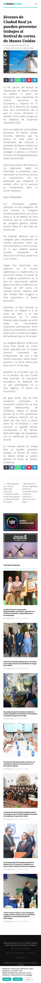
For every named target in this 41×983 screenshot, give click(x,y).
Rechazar (17, 979)
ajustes (29, 975)
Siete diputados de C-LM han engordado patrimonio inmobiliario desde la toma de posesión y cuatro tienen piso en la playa (11, 492)
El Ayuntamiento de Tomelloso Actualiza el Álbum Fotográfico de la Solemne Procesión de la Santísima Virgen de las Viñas (20, 714)
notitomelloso (20, 45)
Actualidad (8, 48)
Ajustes (28, 979)
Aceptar (6, 979)
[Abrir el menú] (36, 3)
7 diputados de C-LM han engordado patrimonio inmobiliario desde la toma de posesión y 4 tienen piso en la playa (29, 492)
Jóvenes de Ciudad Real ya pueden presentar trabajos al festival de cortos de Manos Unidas (20, 451)
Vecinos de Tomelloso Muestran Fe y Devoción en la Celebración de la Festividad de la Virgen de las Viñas (20, 663)
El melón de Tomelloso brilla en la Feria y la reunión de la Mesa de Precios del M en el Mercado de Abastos (19, 764)
